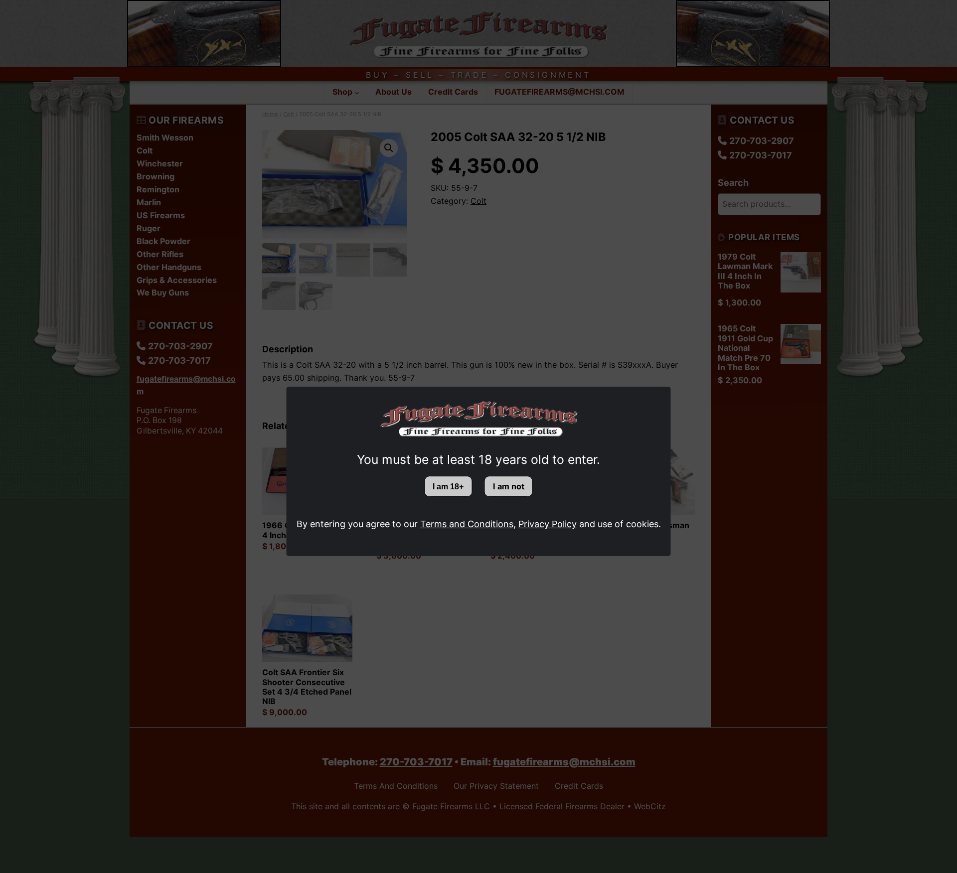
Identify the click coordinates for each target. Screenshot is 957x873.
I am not (508, 486)
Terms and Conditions (466, 524)
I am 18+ (448, 486)
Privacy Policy (547, 524)
